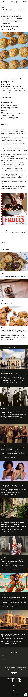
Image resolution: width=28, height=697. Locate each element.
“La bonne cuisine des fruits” (19, 230)
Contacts (14, 690)
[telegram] (15, 29)
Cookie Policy (14, 694)
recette (3, 242)
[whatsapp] (13, 29)
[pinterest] (6, 29)
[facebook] (4, 29)
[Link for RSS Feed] (17, 685)
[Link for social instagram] (14, 685)
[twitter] (11, 29)
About (14, 688)
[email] (2, 29)
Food (3, 7)
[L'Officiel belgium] (14, 2)
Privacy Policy (21, 669)
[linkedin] (8, 29)
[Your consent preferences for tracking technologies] (25, 694)
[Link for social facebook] (11, 685)
